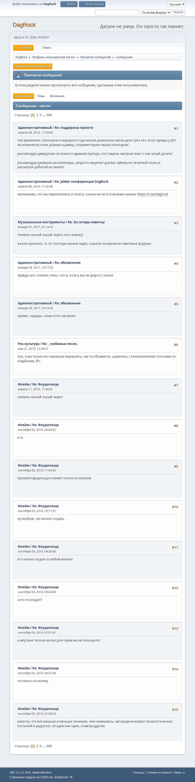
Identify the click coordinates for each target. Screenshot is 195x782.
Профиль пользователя (32, 66)
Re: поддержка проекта (74, 127)
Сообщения (23, 96)
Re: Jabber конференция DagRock (81, 181)
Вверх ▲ (179, 772)
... (44, 115)
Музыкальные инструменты (41, 222)
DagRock (24, 24)
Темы (41, 96)
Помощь (138, 772)
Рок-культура (28, 344)
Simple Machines (42, 772)
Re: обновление (68, 263)
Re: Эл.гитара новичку (86, 222)
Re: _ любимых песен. (60, 344)
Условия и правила (159, 772)
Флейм (23, 384)
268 (49, 115)
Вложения (57, 96)
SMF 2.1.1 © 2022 (20, 772)
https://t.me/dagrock (152, 194)
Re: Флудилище (45, 384)
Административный (35, 127)
